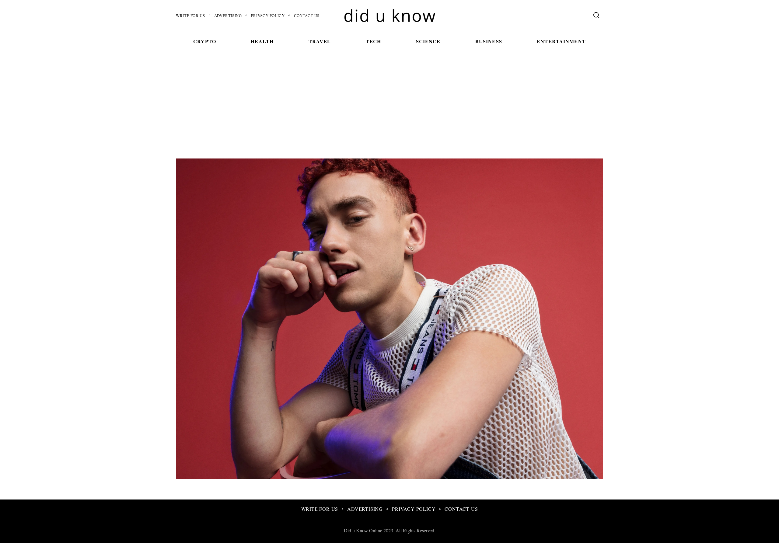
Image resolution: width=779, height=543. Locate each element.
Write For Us (190, 15)
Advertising (228, 15)
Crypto (204, 41)
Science (428, 41)
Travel (320, 41)
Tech (373, 41)
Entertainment (561, 41)
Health (262, 41)
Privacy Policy (268, 15)
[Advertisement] (389, 112)
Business (488, 41)
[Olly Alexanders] (426, 476)
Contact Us (307, 15)
